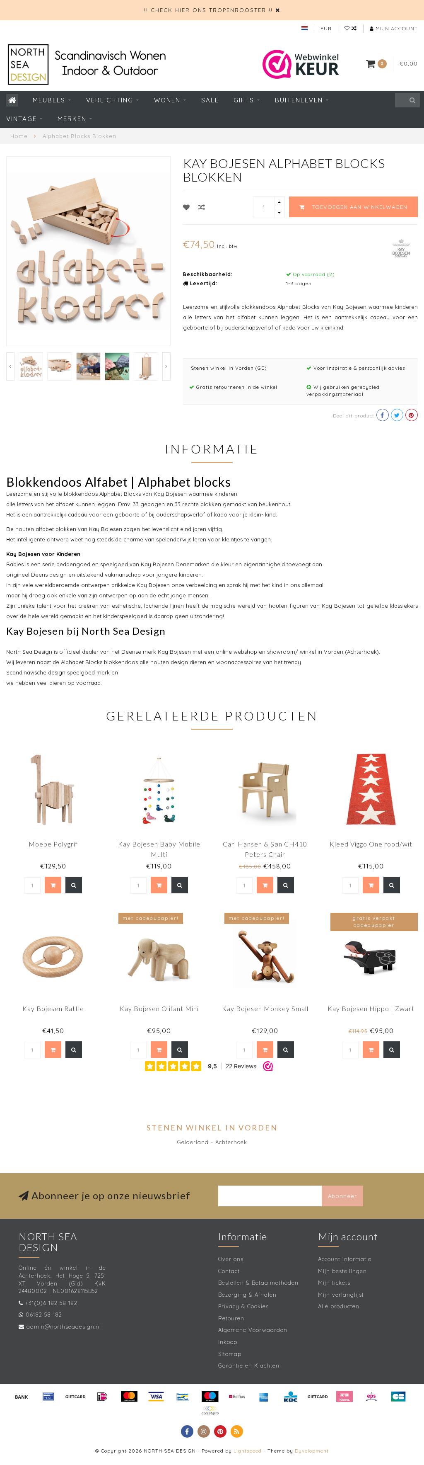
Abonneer (342, 1196)
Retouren (231, 1318)
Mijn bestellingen (342, 1271)
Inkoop (227, 1342)
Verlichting (109, 100)
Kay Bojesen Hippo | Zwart (371, 1008)
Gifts (244, 100)
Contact (229, 1271)
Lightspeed (248, 1451)
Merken (72, 119)
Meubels (49, 100)
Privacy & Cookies (243, 1306)
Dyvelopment (312, 1451)
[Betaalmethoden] (21, 1396)
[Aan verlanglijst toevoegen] (186, 207)
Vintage (21, 119)
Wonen (167, 100)
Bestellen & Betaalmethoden (258, 1282)
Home (19, 136)
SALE (210, 100)
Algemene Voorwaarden (252, 1330)
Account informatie (344, 1259)
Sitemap (229, 1354)
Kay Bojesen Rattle (53, 1008)
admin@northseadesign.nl (63, 1326)
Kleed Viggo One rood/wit (371, 844)
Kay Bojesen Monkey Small (265, 1008)
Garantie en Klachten (248, 1365)
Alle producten (338, 1306)
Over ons (230, 1259)
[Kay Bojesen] (401, 247)
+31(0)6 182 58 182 (51, 1303)
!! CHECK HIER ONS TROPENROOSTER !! (208, 10)
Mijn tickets (334, 1282)
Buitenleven (299, 100)
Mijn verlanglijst (341, 1294)
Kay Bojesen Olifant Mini (159, 1008)
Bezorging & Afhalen (247, 1294)
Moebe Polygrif (53, 844)
